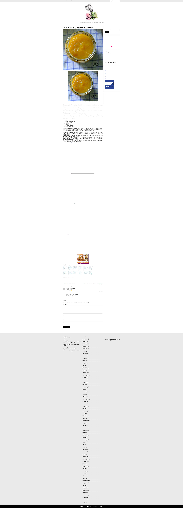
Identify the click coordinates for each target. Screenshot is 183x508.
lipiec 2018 (84, 425)
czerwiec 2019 (85, 406)
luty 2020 (84, 394)
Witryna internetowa (66, 322)
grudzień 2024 (85, 343)
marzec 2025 (85, 341)
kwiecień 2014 (85, 490)
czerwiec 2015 (85, 466)
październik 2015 (86, 459)
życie (111, 340)
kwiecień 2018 (85, 430)
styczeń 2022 (85, 370)
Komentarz (65, 304)
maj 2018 (84, 428)
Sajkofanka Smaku (70, 277)
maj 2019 (84, 408)
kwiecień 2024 (85, 353)
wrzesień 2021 (85, 377)
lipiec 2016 (84, 444)
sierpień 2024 (85, 348)
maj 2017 (84, 437)
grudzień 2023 (85, 358)
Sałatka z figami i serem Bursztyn (69, 283)
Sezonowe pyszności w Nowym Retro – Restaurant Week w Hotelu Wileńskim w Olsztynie (70, 348)
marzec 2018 (85, 432)
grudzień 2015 (85, 456)
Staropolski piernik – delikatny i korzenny (90, 273)
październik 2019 (86, 399)
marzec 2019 (85, 411)
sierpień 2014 (85, 483)
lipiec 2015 (84, 464)
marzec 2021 (85, 387)
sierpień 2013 (85, 502)
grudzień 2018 (85, 416)
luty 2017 (84, 442)
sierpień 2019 (85, 403)
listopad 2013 (85, 499)
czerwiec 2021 (85, 382)
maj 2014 (84, 488)
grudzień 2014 (85, 476)
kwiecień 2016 (85, 449)
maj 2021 (84, 384)
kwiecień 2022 (85, 368)
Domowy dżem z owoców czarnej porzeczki (86, 272)
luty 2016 (84, 452)
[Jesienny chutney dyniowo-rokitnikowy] (83, 69)
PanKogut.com (100, 506)
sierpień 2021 (85, 379)
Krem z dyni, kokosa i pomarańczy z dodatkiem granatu (65, 273)
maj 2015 (84, 468)
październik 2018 (86, 420)
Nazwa (64, 315)
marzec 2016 (85, 451)
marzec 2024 (85, 355)
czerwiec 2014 (85, 487)
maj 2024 (84, 351)
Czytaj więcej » (115, 62)
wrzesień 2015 (85, 461)
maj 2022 (84, 367)
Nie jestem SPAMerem (67, 329)
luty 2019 (84, 413)
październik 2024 (86, 344)
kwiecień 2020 (85, 391)
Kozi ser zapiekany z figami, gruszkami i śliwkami (80, 273)
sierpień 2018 (85, 423)
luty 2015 (84, 473)
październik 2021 (86, 375)
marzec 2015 (85, 471)
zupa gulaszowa (117, 339)
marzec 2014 (85, 492)
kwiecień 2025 (85, 339)
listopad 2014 (85, 478)
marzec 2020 (85, 392)
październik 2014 (86, 480)
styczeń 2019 (85, 415)
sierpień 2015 (85, 463)
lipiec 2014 (84, 485)
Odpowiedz (101, 291)
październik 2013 (86, 500)
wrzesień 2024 (85, 346)
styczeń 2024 (85, 356)
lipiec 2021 (84, 380)
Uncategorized (66, 26)
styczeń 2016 (85, 454)
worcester (113, 339)
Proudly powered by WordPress (85, 506)
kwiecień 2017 (85, 439)
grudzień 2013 (85, 497)
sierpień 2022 (85, 363)
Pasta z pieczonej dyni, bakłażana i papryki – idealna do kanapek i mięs (70, 273)
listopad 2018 (85, 418)
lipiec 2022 (84, 365)
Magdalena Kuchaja (69, 288)
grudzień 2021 (85, 372)
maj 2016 (84, 447)
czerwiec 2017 (85, 435)
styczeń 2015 (85, 475)
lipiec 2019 (84, 404)
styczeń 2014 (85, 495)
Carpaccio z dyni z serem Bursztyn (75, 272)
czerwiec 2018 (85, 427)
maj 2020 (84, 389)
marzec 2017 (85, 440)
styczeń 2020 (85, 396)
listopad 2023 (85, 360)
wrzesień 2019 (85, 401)
